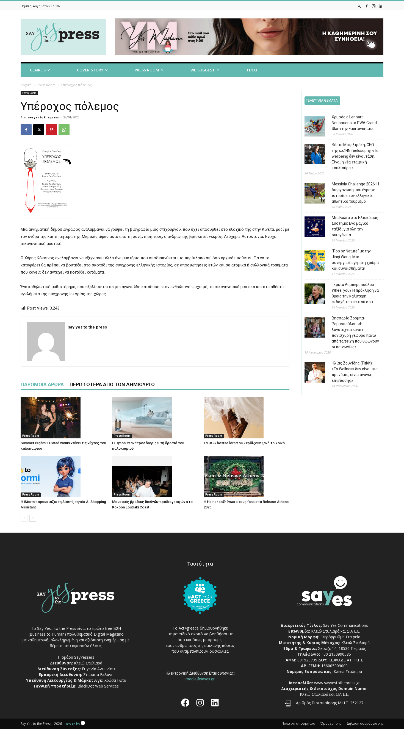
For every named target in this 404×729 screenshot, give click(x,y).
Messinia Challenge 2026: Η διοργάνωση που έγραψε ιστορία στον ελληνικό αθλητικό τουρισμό (355, 193)
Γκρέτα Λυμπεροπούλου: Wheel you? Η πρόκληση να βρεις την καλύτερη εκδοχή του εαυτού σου (355, 293)
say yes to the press (43, 117)
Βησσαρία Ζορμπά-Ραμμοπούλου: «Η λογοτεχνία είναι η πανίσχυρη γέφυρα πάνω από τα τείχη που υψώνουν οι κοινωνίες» (355, 332)
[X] (38, 129)
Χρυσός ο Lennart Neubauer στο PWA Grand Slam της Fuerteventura (354, 123)
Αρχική (26, 85)
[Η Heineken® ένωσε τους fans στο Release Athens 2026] (246, 476)
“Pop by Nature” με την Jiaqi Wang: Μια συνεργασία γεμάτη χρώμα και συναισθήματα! (355, 260)
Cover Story (90, 70)
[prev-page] (24, 518)
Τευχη (252, 70)
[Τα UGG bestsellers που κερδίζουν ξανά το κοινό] (246, 417)
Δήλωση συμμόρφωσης (365, 723)
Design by (73, 724)
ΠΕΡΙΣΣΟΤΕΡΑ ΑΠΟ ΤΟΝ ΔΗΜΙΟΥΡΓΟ (112, 384)
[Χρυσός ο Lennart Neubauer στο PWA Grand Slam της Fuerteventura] (311, 127)
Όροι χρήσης (330, 723)
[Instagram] (373, 6)
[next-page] (32, 518)
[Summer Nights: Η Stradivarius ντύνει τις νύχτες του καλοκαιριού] (63, 417)
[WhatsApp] (64, 129)
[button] (359, 6)
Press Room (46, 85)
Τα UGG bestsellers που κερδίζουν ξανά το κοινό (244, 443)
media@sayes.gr (200, 679)
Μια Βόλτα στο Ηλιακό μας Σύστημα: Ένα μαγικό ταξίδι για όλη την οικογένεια (355, 226)
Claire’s (38, 70)
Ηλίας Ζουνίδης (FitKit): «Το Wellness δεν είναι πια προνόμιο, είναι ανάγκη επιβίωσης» (355, 372)
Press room (147, 70)
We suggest (202, 70)
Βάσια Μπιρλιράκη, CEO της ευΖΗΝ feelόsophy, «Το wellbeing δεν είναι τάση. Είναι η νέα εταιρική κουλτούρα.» (355, 156)
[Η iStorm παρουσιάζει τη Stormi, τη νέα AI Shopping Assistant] (63, 476)
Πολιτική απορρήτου (298, 723)
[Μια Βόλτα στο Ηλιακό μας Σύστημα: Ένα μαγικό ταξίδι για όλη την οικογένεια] (311, 227)
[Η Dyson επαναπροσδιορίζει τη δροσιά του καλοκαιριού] (155, 417)
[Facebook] (367, 6)
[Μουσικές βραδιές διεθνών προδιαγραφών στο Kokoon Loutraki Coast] (155, 476)
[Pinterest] (51, 129)
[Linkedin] (380, 6)
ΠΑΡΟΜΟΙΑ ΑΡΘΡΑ (42, 384)
